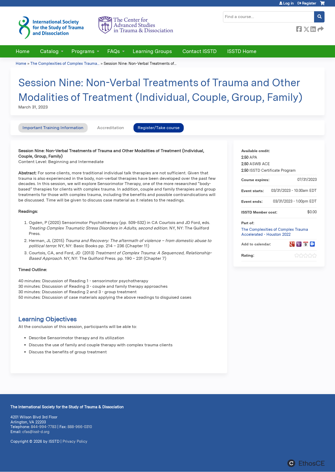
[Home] (95, 26)
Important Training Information (53, 127)
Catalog (49, 51)
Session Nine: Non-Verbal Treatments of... (140, 63)
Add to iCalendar (305, 243)
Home (23, 51)
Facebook (299, 28)
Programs (82, 51)
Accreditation (110, 127)
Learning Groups (152, 51)
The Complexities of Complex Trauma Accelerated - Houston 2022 (274, 232)
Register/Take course (159, 127)
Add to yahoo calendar (299, 244)
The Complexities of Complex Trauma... (64, 63)
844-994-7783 (43, 426)
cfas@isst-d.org (35, 431)
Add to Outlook (312, 244)
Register (309, 3)
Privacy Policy (75, 441)
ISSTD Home (241, 51)
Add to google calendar (292, 244)
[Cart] (322, 5)
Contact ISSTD (199, 51)
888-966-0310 (80, 426)
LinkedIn (313, 28)
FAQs (113, 51)
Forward (320, 28)
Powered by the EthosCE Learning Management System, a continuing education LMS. (306, 463)
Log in (288, 3)
